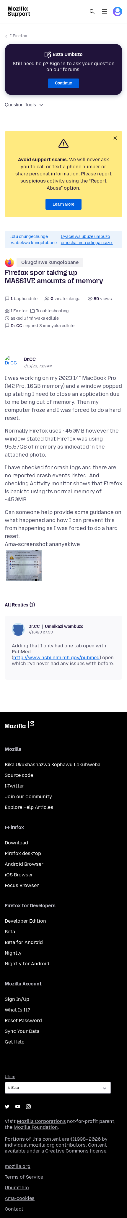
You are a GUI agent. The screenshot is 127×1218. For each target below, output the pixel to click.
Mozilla (19, 726)
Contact (14, 1209)
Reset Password (23, 1020)
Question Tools (20, 104)
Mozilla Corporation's (41, 1121)
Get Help (15, 1042)
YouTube (17, 1106)
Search (92, 11)
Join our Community (28, 796)
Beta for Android (24, 942)
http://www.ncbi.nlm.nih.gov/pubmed (56, 657)
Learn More (63, 204)
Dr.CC (30, 359)
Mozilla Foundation (36, 1127)
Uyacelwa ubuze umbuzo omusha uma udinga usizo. (87, 239)
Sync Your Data (22, 1031)
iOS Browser (19, 875)
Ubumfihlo (17, 1187)
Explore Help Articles (29, 807)
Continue (63, 83)
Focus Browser (22, 885)
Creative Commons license (75, 1151)
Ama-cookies (20, 1198)
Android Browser (24, 864)
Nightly (13, 953)
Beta (10, 931)
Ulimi (10, 1076)
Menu (104, 11)
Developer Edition (25, 921)
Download (16, 843)
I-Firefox (18, 36)
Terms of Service (24, 1177)
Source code (19, 775)
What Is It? (17, 1010)
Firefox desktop (23, 853)
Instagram (28, 1106)
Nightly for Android (27, 963)
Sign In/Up (17, 999)
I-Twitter (14, 786)
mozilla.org (17, 1166)
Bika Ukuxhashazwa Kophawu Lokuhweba (52, 764)
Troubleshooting (52, 310)
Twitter (7, 1106)
